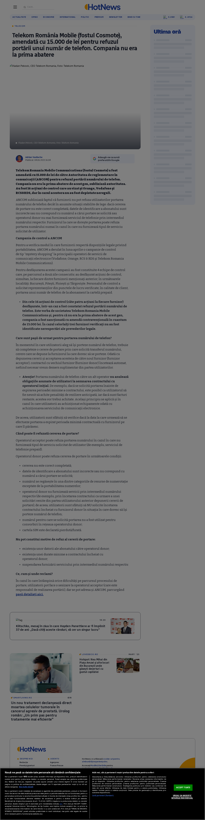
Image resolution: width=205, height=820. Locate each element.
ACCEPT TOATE (183, 787)
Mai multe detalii (26, 787)
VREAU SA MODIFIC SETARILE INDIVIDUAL (182, 796)
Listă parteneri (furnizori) (103, 795)
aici (61, 803)
